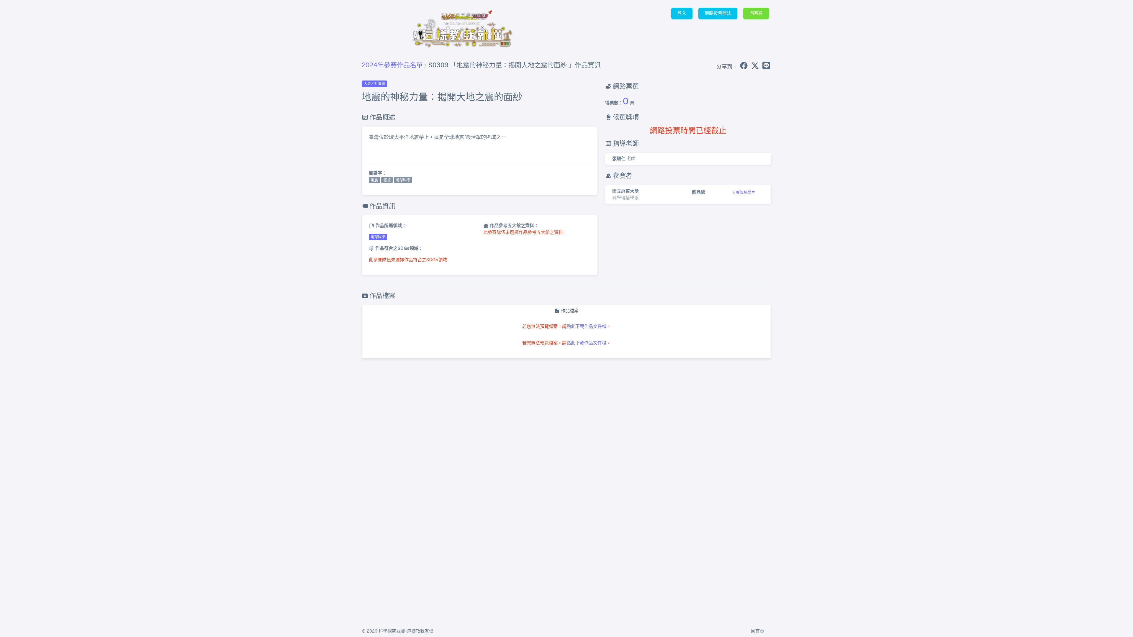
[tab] (566, 311)
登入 (681, 13)
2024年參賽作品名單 (392, 65)
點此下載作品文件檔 (586, 326)
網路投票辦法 (718, 13)
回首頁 (756, 13)
